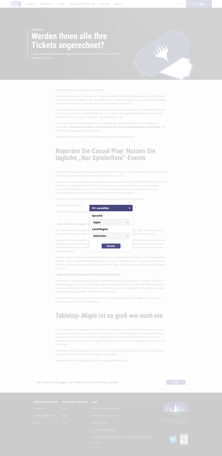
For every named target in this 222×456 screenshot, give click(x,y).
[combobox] (108, 222)
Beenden (111, 246)
